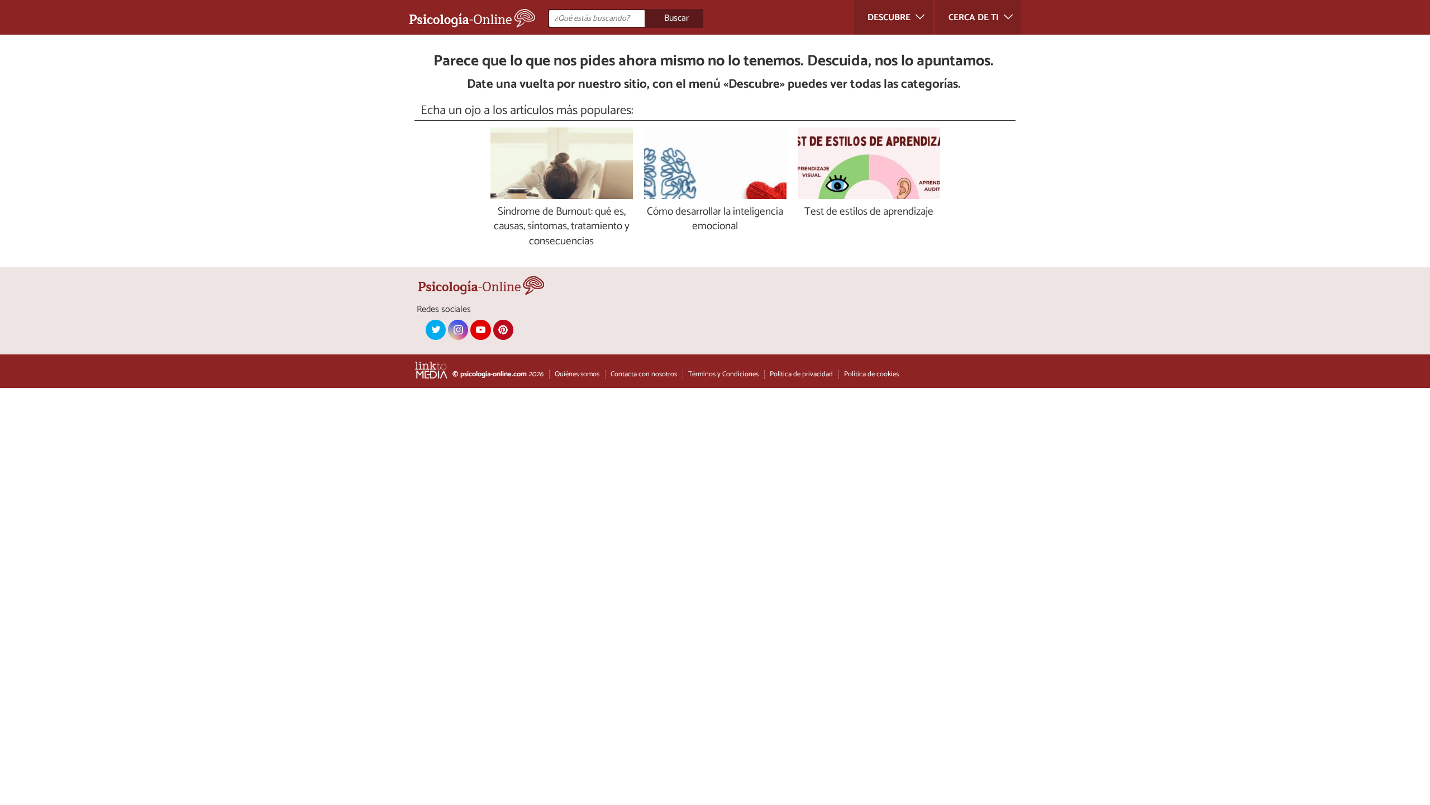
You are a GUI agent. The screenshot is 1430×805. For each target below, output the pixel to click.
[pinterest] (503, 330)
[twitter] (436, 330)
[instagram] (458, 330)
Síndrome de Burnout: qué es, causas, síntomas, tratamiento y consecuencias (562, 227)
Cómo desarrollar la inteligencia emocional (715, 220)
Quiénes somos (577, 374)
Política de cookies (871, 374)
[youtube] (480, 330)
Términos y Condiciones (723, 374)
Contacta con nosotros (644, 374)
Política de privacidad (801, 374)
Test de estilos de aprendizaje (868, 212)
